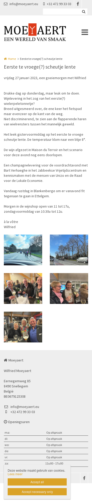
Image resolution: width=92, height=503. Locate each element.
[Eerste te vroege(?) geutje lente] (23, 250)
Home (12, 59)
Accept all (37, 482)
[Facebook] (78, 4)
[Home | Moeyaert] (42, 32)
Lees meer (15, 474)
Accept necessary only (37, 491)
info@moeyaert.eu (23, 4)
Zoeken (83, 11)
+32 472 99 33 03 (59, 4)
